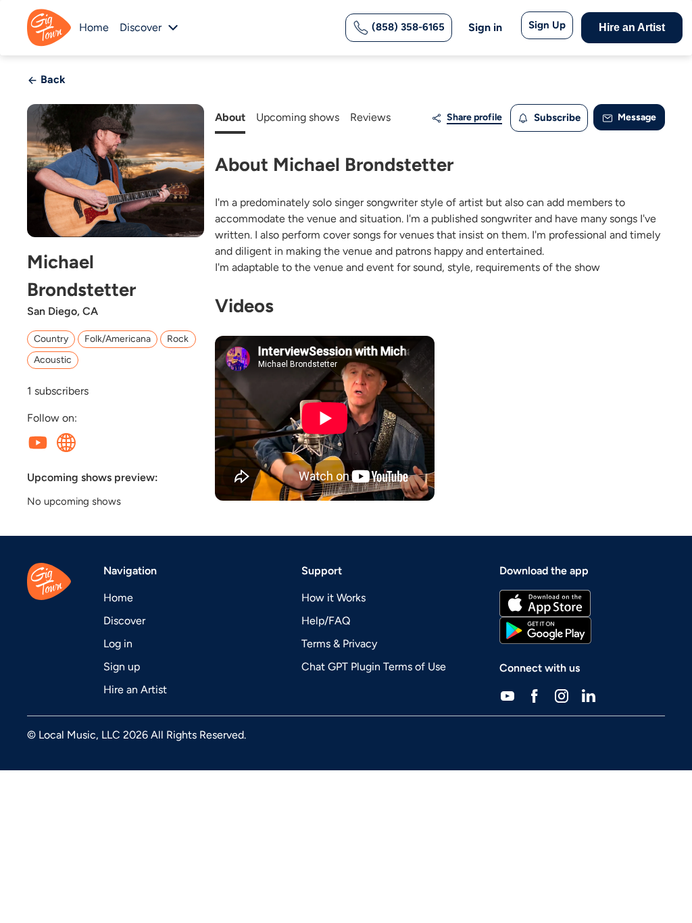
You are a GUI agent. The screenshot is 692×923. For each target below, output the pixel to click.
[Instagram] (561, 695)
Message (636, 117)
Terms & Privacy (339, 643)
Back (52, 79)
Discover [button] (141, 27)
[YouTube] (507, 695)
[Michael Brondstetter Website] (66, 442)
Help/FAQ (325, 620)
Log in (117, 643)
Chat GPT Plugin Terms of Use (373, 666)
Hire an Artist (632, 27)
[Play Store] (545, 630)
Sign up (121, 666)
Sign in (485, 27)
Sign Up (547, 25)
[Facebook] (534, 695)
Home (94, 27)
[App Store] (545, 603)
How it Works (333, 597)
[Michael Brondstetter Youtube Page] (38, 442)
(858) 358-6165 (407, 27)
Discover (124, 620)
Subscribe (555, 117)
